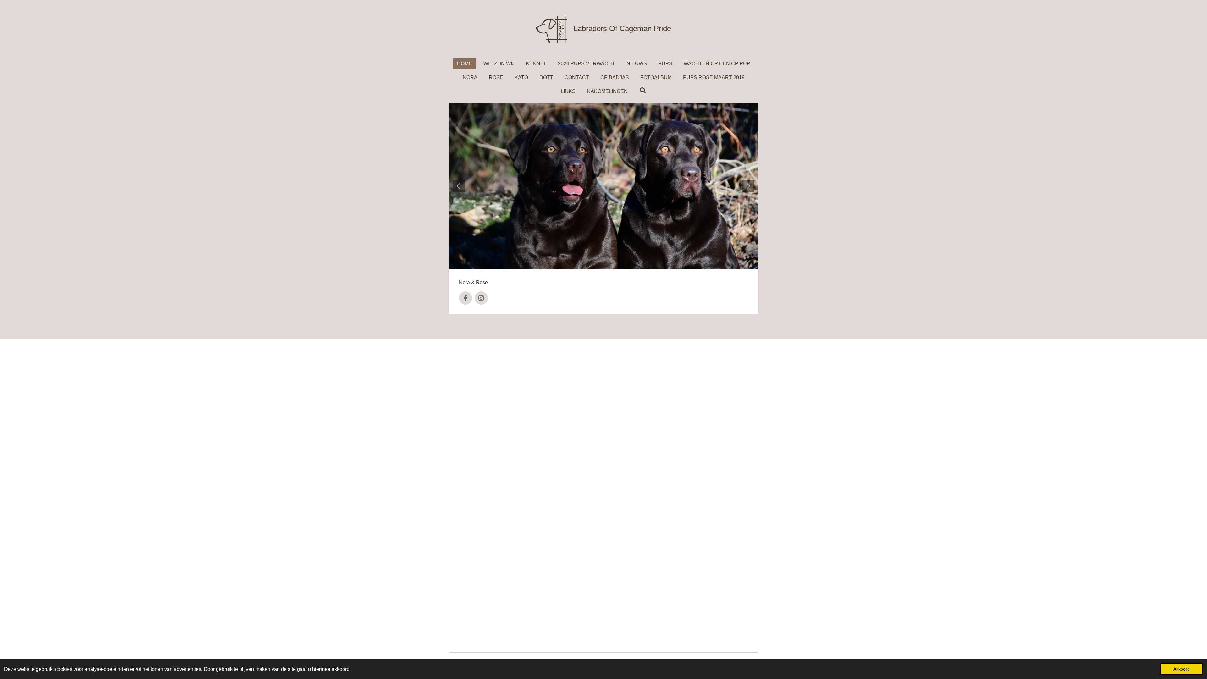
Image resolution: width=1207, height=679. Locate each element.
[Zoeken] (642, 90)
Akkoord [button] (1181, 668)
